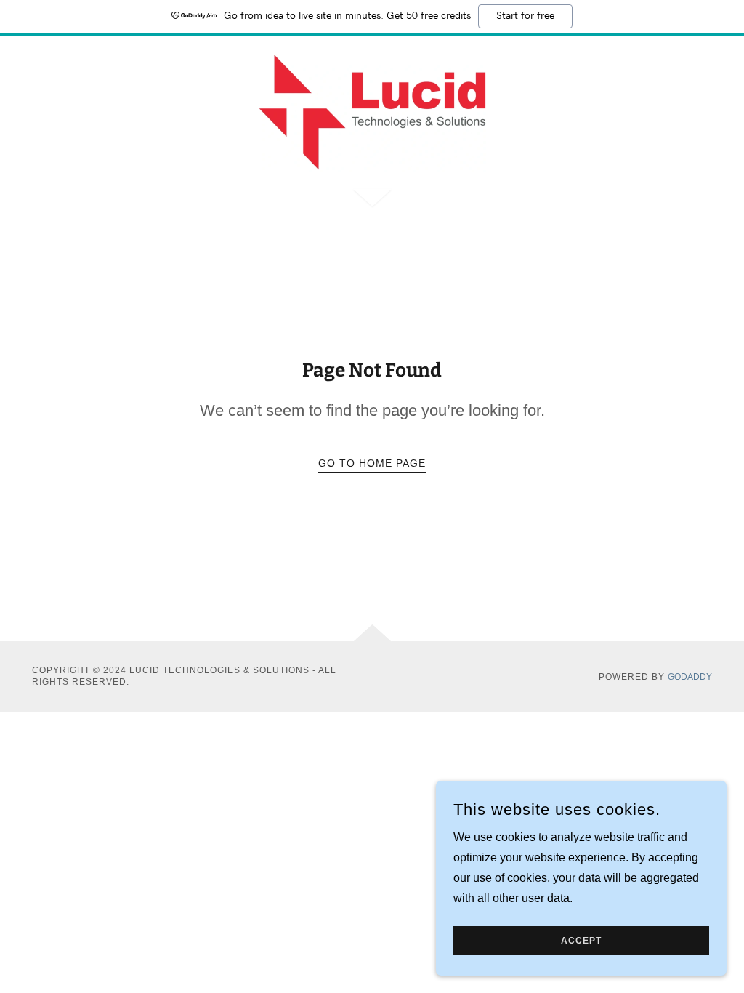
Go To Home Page (372, 463)
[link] (372, 112)
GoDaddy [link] (690, 677)
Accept (581, 941)
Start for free (525, 16)
